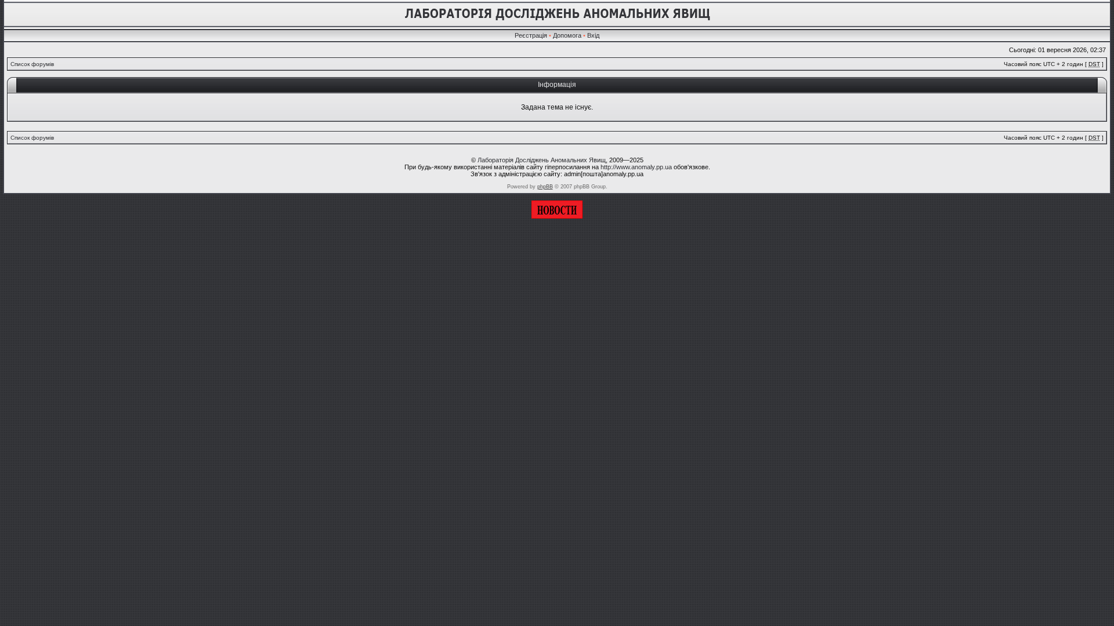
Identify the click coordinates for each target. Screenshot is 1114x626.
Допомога (567, 35)
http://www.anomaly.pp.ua (636, 166)
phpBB (545, 187)
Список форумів (32, 64)
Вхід (593, 35)
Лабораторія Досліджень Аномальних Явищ (542, 159)
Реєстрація (531, 35)
